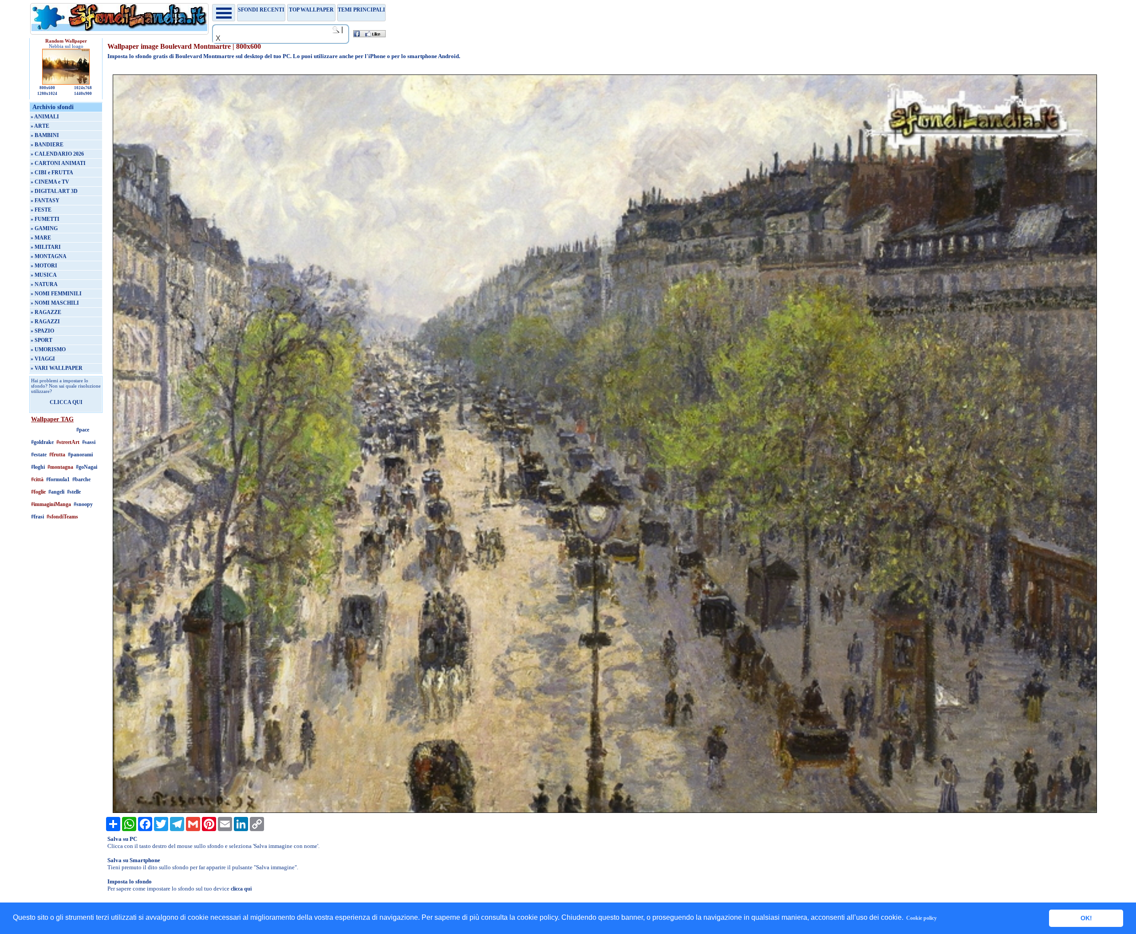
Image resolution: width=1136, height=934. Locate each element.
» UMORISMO (48, 349)
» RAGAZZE (46, 312)
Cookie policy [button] (921, 918)
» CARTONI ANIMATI (58, 163)
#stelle (74, 492)
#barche (81, 479)
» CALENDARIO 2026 (57, 154)
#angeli (56, 492)
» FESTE (41, 210)
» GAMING (44, 228)
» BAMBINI (45, 135)
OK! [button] (1086, 918)
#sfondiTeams (62, 517)
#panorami (80, 454)
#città (37, 479)
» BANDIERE (47, 144)
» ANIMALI (45, 117)
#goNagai (86, 467)
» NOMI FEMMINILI (56, 293)
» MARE (41, 238)
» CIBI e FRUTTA (52, 172)
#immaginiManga (51, 504)
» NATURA (44, 284)
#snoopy (83, 504)
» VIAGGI (43, 359)
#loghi (38, 467)
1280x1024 (47, 93)
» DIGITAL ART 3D (54, 191)
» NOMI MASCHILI (55, 303)
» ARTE (40, 126)
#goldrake (42, 442)
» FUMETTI (45, 219)
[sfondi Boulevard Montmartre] (605, 811)
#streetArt (67, 442)
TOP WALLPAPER (311, 10)
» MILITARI (46, 247)
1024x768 (83, 88)
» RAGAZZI (45, 321)
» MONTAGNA (49, 256)
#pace (82, 430)
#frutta (57, 454)
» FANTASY (45, 200)
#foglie (38, 492)
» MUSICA (44, 275)
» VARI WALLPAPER (57, 368)
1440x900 (83, 93)
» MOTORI (44, 266)
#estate (39, 454)
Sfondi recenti (261, 10)
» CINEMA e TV (50, 182)
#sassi (88, 442)
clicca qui (241, 889)
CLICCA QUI (66, 402)
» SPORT (41, 340)
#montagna (60, 467)
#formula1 (58, 479)
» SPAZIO (42, 331)
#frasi (37, 517)
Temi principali (361, 10)
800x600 (47, 88)
